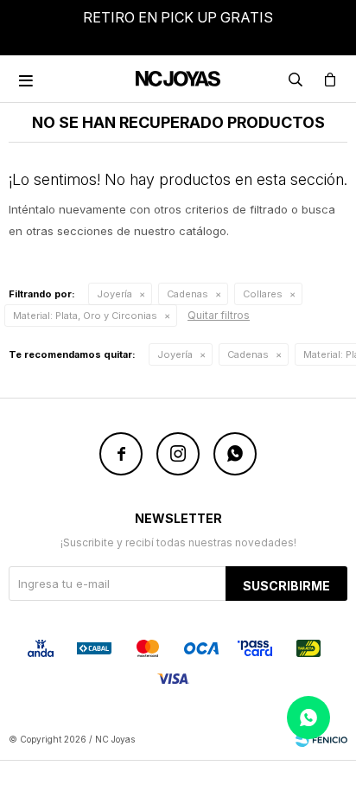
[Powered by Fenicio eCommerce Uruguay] (321, 739)
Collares (263, 294)
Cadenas (187, 294)
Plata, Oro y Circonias (85, 315)
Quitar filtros (219, 315)
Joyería (114, 294)
